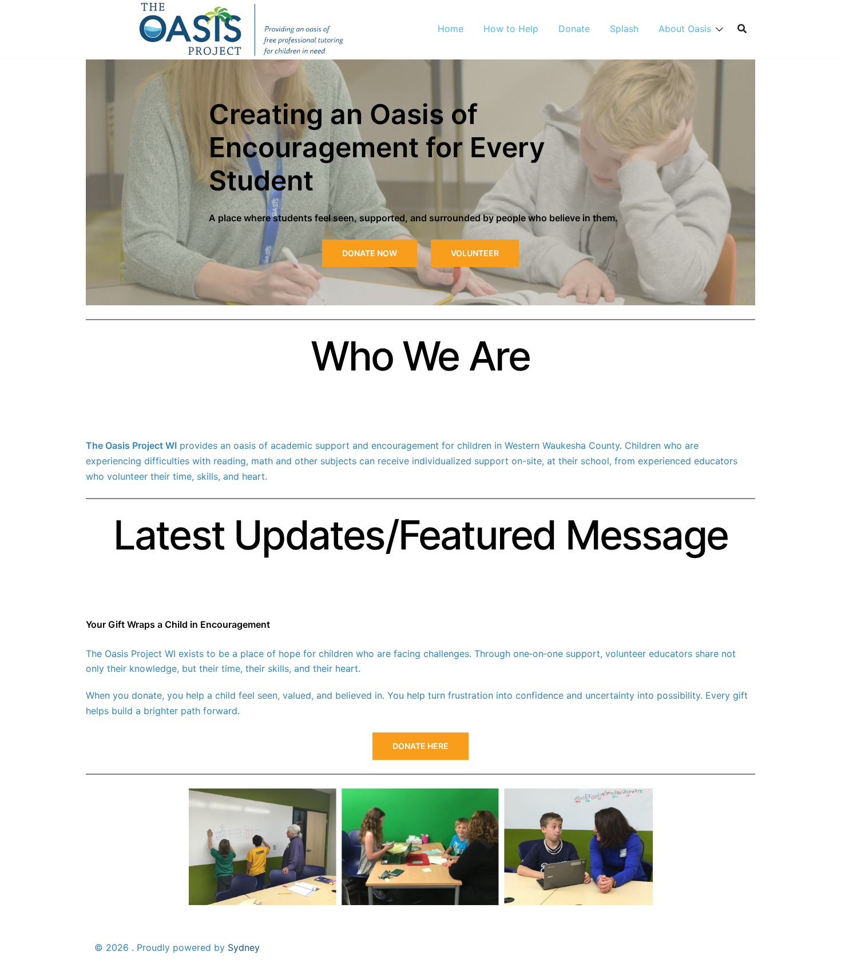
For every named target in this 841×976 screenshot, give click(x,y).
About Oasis (684, 28)
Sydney (244, 947)
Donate (574, 28)
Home (450, 28)
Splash (624, 28)
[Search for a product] (742, 28)
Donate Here (420, 746)
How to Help (510, 28)
